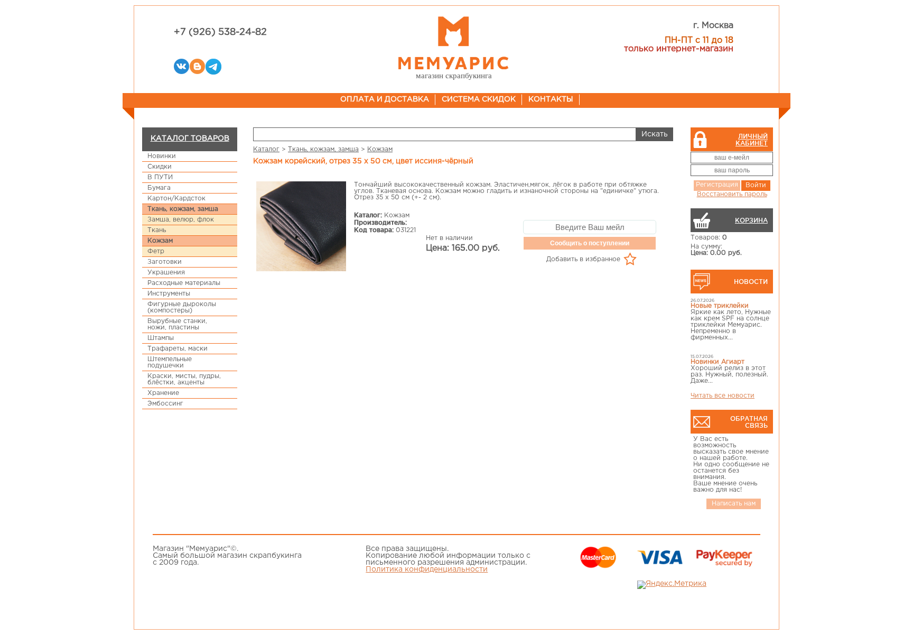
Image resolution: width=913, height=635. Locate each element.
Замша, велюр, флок (180, 220)
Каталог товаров (190, 138)
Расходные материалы (183, 283)
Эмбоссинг (165, 404)
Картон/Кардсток (176, 198)
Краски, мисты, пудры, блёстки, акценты (184, 379)
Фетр (155, 251)
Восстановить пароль (732, 194)
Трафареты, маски (177, 349)
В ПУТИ (160, 177)
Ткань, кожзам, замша (182, 209)
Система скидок (479, 99)
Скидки (159, 167)
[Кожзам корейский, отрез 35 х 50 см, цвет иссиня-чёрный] (301, 227)
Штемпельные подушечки (169, 362)
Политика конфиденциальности (427, 569)
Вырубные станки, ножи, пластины (177, 324)
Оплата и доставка (384, 99)
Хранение (163, 393)
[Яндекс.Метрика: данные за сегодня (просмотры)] (671, 585)
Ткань (156, 230)
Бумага (159, 188)
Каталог (266, 149)
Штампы (160, 338)
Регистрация (717, 185)
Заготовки (164, 262)
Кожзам (160, 241)
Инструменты (168, 294)
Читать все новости (722, 396)
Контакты (550, 99)
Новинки (161, 156)
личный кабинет (751, 139)
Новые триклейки (720, 306)
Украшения (166, 272)
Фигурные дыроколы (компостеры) (181, 307)
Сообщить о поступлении (589, 243)
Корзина (751, 220)
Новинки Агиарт (717, 362)
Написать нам (734, 504)
